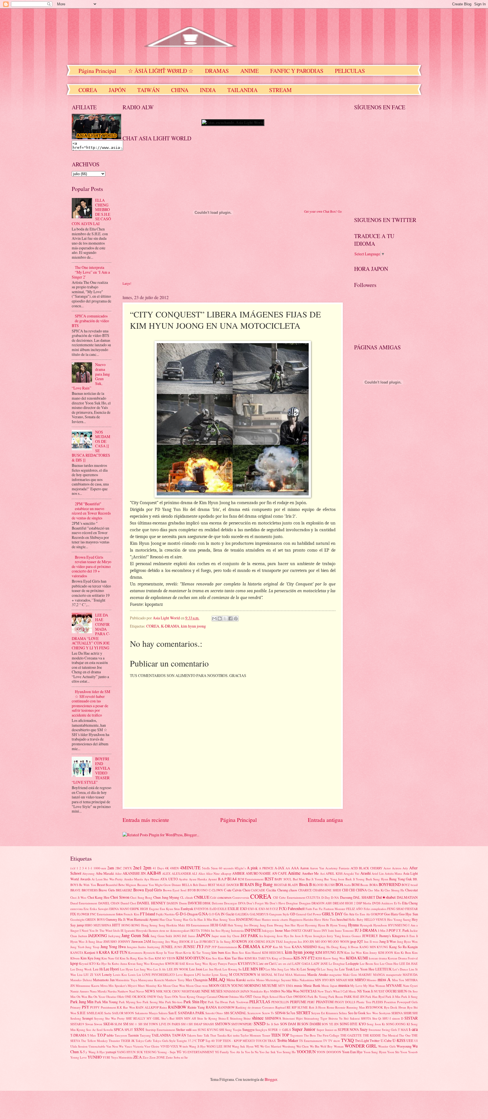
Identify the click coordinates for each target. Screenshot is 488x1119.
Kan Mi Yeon (282, 947)
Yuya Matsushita (121, 1057)
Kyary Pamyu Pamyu (223, 963)
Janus (191, 936)
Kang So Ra (397, 946)
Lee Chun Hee (389, 963)
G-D (179, 913)
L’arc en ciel (283, 963)
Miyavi (132, 985)
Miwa (104, 985)
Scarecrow (254, 1013)
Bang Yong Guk (400, 879)
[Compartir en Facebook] (230, 618)
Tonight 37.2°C (187, 1041)
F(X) (283, 908)
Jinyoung (158, 941)
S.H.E (81, 1013)
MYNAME (394, 985)
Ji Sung (90, 941)
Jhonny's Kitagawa (392, 935)
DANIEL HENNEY (151, 903)
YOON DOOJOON (329, 1052)
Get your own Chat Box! (320, 211)
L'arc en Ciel (265, 963)
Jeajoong (270, 936)
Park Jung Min (81, 1001)
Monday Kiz (154, 985)
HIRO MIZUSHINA (98, 925)
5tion (214, 868)
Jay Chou (233, 936)
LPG (198, 974)
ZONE (160, 1057)
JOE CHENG (256, 941)
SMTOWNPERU (241, 1024)
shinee (257, 1018)
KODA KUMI (357, 958)
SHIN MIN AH (186, 1018)
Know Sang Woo (334, 958)
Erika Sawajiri (99, 909)
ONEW (151, 996)
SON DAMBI (311, 1024)
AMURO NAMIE (258, 873)
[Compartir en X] (225, 618)
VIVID (164, 1046)
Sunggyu (248, 1029)
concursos (224, 897)
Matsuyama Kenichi (151, 980)
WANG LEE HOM (218, 1046)
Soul (100, 1029)
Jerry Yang (334, 936)
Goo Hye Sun (408, 914)
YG (179, 1052)
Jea (261, 936)
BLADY (293, 885)
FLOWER (83, 914)
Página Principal (97, 71)
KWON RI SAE (175, 963)
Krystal (83, 963)
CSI (275, 897)
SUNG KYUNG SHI (211, 1029)
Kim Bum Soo (234, 952)
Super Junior (303, 1029)
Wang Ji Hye (197, 1046)
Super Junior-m (327, 1029)
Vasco (128, 1046)
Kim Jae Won (353, 952)
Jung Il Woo (387, 941)
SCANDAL (238, 1013)
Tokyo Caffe (144, 1041)
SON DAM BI (290, 1024)
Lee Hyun (126, 969)
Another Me (310, 873)
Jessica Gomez (351, 936)
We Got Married (270, 1046)
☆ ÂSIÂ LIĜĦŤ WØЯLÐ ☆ (160, 71)
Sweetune (375, 1029)
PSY (85, 1007)
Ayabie (183, 879)
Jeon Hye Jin (285, 936)
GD (292, 914)
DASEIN (172, 903)
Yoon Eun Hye (352, 1052)
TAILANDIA (242, 90)
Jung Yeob (77, 947)
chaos (293, 890)
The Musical (390, 1035)
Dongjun (305, 903)
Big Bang (264, 884)
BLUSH (329, 885)
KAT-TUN (119, 952)
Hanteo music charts (275, 919)
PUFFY (95, 1007)
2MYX (127, 868)
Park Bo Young (318, 996)
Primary (75, 1007)
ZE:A (137, 1057)
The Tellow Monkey (94, 1041)
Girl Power (314, 914)
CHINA (179, 90)
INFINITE (253, 930)
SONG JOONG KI (398, 1024)
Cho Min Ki (376, 890)
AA (288, 868)
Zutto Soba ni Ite (177, 1057)
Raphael (280, 1007)
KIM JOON (385, 952)
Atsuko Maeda (133, 879)
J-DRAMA (368, 930)
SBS (226, 1013)
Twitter (375, 1040)
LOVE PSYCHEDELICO (158, 974)
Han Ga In (190, 919)
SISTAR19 (77, 1024)
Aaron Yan (317, 868)
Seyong (99, 1018)
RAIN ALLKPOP (147, 1007)
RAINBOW (177, 1007)
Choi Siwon (119, 897)
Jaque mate (219, 936)
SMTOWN (222, 1024)
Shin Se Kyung (207, 1018)
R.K (119, 1007)
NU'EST (379, 991)
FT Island (147, 913)
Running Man (356, 1007)
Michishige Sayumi (278, 980)
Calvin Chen (241, 890)
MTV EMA (285, 985)
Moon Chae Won (174, 985)
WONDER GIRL (361, 1046)
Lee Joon (195, 969)
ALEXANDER (181, 873)
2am (110, 867)
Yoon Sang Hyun (374, 1052)
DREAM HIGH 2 (344, 903)
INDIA (208, 90)
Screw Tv (268, 1013)
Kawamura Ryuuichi (141, 952)
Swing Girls (389, 1029)
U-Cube (386, 1040)
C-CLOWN (216, 890)
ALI (194, 873)
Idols (116, 930)
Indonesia (237, 930)
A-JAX (279, 868)
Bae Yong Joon (334, 879)
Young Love (78, 1057)
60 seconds (226, 868)
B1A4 (232, 878)
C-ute (228, 890)
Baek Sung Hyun (377, 879)
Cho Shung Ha (394, 890)
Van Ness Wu (115, 1046)
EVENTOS (201, 909)
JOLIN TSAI (274, 941)
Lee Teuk (346, 969)
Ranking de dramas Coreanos (255, 1007)
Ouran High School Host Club (272, 996)
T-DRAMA (78, 1035)
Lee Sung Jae (329, 969)
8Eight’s (240, 868)
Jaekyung (114, 936)
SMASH (208, 1024)
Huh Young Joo (238, 925)
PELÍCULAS (259, 1001)
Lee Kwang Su (232, 969)
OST (248, 996)
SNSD (259, 1023)
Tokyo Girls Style (164, 1041)
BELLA (187, 885)
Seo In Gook (356, 1013)
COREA (88, 90)
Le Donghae (337, 963)
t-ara (413, 1029)
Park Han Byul (375, 996)
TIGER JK (127, 1041)
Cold (213, 897)
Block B (305, 884)
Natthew (122, 991)
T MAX (403, 1029)
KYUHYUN (247, 963)
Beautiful (111, 885)
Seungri (87, 1018)
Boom (364, 885)
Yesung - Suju (166, 1052)
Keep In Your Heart (169, 952)
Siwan (89, 1024)
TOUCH (261, 1041)
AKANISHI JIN (134, 873)
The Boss (310, 1035)
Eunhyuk (187, 908)
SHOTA (366, 1018)
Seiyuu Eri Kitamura (324, 1013)
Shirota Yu (335, 1018)
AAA (295, 868)
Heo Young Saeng (399, 919)
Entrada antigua (325, 819)
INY (324, 930)
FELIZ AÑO (354, 909)
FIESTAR (411, 909)
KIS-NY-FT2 (304, 958)
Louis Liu (134, 974)
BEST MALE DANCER (223, 885)
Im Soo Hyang (220, 930)
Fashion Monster (334, 909)
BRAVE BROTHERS (84, 890)
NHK (159, 991)
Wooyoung (403, 1046)
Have (317, 919)
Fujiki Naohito (165, 914)
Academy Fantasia (337, 868)
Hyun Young (338, 925)
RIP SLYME (300, 1007)
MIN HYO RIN (325, 980)
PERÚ (311, 1002)
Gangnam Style (279, 914)
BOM (356, 884)
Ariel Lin (378, 873)
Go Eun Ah (362, 914)
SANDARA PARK (191, 1013)
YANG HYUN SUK (130, 1052)
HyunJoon (380, 925)
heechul (342, 919)
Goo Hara (391, 914)
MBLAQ (216, 979)
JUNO (178, 947)
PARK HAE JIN (354, 996)
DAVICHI (195, 903)
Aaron (304, 868)
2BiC (118, 868)
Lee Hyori (111, 969)
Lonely (107, 974)
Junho (142, 947)
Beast (101, 884)
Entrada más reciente (146, 819)
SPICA (119, 1029)
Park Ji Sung (409, 996)
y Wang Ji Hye (95, 1052)
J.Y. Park (402, 930)
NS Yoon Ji (365, 991)
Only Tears (164, 996)
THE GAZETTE (351, 1035)
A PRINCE (266, 868)
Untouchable (97, 1046)
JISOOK (184, 941)
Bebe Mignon (127, 885)
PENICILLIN (280, 1002)
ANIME (249, 71)
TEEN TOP (280, 1035)
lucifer (206, 974)
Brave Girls (107, 890)
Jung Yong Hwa (113, 946)
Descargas (230, 903)
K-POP (267, 946)
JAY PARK (249, 935)
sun (194, 1029)
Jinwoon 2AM (141, 941)
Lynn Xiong (220, 974)
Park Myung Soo (130, 1002)
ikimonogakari (179, 930)
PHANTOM (325, 1002)
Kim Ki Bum (402, 952)
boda (347, 885)
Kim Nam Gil (110, 958)
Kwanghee (157, 963)
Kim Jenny (370, 952)
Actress (396, 868)
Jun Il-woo (371, 941)
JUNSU (189, 946)
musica (343, 985)
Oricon (223, 996)
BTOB (192, 890)
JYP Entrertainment (224, 947)
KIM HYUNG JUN (329, 952)
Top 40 (210, 1041)
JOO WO (326, 941)
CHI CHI (348, 890)
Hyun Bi (323, 925)
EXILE (222, 909)
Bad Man (299, 879)
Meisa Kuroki (236, 980)
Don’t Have (277, 903)
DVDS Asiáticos (382, 903)
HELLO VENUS (375, 919)
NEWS (150, 991)
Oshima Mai (237, 996)
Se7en (290, 1013)
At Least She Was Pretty (107, 879)
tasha (236, 1035)
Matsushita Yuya (126, 980)
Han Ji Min (204, 919)
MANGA (379, 974)
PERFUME (298, 1002)
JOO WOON (341, 941)
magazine (335, 974)
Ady (405, 868)
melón (251, 980)
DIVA (242, 903)
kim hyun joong (193, 626)
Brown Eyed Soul (174, 890)
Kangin (413, 946)
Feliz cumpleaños (375, 909)
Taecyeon (121, 1035)
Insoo (317, 930)
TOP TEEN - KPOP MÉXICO (235, 1041)
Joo (300, 941)
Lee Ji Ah (159, 969)
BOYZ (406, 885)
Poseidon (390, 1002)
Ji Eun (410, 936)
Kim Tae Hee (234, 958)
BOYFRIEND (390, 884)
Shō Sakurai (352, 1018)
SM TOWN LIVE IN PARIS (161, 1024)
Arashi (365, 873)
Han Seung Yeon (224, 919)
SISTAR (411, 1018)
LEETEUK (383, 969)
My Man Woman (374, 985)
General (301, 914)
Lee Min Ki (291, 969)
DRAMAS (217, 71)
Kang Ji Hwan (349, 947)
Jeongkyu (319, 936)
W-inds (183, 1046)
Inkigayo (268, 930)
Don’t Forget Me (258, 903)
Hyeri (300, 925)
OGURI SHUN (396, 991)
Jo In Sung (223, 941)
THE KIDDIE (372, 1035)
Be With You (87, 885)
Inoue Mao (282, 930)
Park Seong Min (153, 1002)
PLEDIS (377, 1002)
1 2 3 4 (82, 868)
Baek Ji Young (355, 879)
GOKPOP (377, 914)
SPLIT (129, 1029)
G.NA (203, 913)
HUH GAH (218, 925)
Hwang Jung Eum (261, 925)
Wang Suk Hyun (243, 1046)
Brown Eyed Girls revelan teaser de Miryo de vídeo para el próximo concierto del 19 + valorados (91, 566)
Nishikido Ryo (259, 991)
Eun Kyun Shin (170, 909)
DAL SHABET (364, 897)
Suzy (364, 1029)
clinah (189, 897)
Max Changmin (197, 980)
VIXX (174, 1046)
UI (416, 1041)
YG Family (222, 1052)
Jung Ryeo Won (407, 941)
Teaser (266, 1035)
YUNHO (95, 1057)
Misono (371, 980)
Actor (387, 868)
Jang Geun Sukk (161, 936)
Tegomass (296, 1035)
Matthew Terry (175, 980)
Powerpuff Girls (407, 1002)
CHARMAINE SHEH (327, 890)
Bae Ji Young (314, 879)
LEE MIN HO (253, 969)
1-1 (90, 868)
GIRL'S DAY (332, 913)
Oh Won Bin (85, 996)
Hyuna (353, 925)
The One (404, 1035)
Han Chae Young (171, 919)
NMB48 (275, 991)
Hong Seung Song (153, 925)
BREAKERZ (124, 890)
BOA (339, 884)
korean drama (378, 958)
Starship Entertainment (160, 1029)
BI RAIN (247, 884)
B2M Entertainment (251, 879)
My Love (356, 985)
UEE (409, 1040)
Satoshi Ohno (214, 1013)
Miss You (398, 980)
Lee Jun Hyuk (212, 969)
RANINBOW (226, 1007)
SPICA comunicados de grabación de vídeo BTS (90, 320)
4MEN (174, 868)
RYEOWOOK (374, 1007)
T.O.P (101, 1035)
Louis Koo (120, 974)
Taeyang (145, 1035)
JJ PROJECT (207, 941)
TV (325, 1041)
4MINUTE (190, 868)
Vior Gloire (151, 1046)
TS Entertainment (310, 1041)
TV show (334, 1041)
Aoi (322, 873)
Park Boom (335, 996)
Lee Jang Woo (143, 969)
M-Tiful (279, 974)
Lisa (79, 974)
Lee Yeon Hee (364, 969)
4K (167, 868)
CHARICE (305, 890)
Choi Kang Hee (99, 897)
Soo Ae (91, 1029)
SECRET (303, 1012)
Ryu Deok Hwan (395, 1007)
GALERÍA (242, 914)
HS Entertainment (198, 925)
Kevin (187, 952)
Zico (146, 1057)
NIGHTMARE (191, 991)
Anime (294, 873)
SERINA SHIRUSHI (404, 1013)
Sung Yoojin (233, 1029)
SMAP (198, 1024)
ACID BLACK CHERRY (366, 868)
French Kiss (131, 914)
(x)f (72, 868)
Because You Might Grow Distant (159, 885)
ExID (213, 909)
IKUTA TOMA (200, 930)
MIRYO (360, 980)
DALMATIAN (407, 897)
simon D (397, 1018)
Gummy (111, 919)
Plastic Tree (363, 1002)
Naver (140, 991)
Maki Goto (350, 974)
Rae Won (129, 1007)
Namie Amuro (79, 991)
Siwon (98, 1024)
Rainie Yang (196, 1007)
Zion (152, 1057)
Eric (86, 909)
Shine (247, 1018)
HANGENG (245, 919)
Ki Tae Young (201, 952)
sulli (188, 1029)
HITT (116, 925)
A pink (252, 867)
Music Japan (329, 985)
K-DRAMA (170, 626)
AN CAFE (279, 873)
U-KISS (399, 1040)
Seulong (75, 1018)
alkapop (226, 873)
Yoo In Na (251, 1052)
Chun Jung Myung (166, 897)
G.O (211, 914)
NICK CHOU (172, 991)
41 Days (158, 868)
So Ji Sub (273, 1024)
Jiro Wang (171, 941)
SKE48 (108, 1024)
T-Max (91, 1035)
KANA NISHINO (304, 946)
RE (289, 1007)
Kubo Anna (119, 963)
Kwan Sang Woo (139, 963)
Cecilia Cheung (277, 890)
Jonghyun (290, 941)
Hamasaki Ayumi (146, 919)
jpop (353, 941)
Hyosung (311, 925)
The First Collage (328, 1035)
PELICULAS (350, 71)
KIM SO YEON (165, 958)
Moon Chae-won (197, 985)
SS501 (139, 1029)
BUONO (202, 890)
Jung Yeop (92, 947)
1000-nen (99, 868)
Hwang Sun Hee (285, 925)
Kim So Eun (146, 958)
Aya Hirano (151, 879)
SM (125, 1024)
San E (172, 1013)
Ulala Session (79, 1046)
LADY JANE (319, 963)
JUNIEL (167, 946)
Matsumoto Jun (104, 980)
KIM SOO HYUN (190, 958)
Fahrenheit (296, 908)
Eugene (154, 909)
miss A (384, 979)
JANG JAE (180, 936)
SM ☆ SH (135, 1024)
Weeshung (288, 1046)
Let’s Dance (400, 969)
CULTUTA (313, 897)
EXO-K (253, 909)
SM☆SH (187, 1024)
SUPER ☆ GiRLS (279, 1029)
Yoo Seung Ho (286, 1052)
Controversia (240, 897)
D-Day (325, 897)
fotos (119, 914)
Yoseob (413, 1052)
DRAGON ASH (321, 903)
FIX (73, 914)
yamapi (111, 1052)
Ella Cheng (410, 903)
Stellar (180, 1029)
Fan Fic (318, 909)
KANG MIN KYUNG (374, 947)
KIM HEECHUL (273, 952)
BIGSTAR (280, 885)
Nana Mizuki (98, 991)
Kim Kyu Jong (90, 958)
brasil (414, 885)
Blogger (271, 1079)
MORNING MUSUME (260, 985)
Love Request (185, 974)
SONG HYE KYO (353, 1024)
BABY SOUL (283, 879)
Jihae (99, 941)
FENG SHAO (395, 909)
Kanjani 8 (91, 952)
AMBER (238, 873)
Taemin (133, 1035)
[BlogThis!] (220, 618)
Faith (309, 909)
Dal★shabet (386, 897)
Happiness (295, 919)
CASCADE (258, 890)
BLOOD (318, 885)
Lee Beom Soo (369, 963)
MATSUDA (410, 974)
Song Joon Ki (376, 1024)
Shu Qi (377, 1018)
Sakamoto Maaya (146, 1013)
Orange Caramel (206, 996)
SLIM (118, 1024)
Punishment (108, 1007)
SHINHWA (273, 1018)
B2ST (269, 878)
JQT (360, 941)
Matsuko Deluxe (81, 980)
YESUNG (150, 1052)
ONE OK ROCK (135, 996)
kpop (74, 963)
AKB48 (154, 873)
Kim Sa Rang (128, 958)
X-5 (82, 1052)
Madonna (300, 974)
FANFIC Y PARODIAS (296, 71)
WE (256, 1046)
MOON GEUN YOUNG (226, 985)
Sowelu (108, 1029)
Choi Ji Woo (78, 897)
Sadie (107, 1013)
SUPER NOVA (348, 1029)
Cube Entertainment (292, 897)
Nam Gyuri (410, 985)
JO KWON (239, 941)
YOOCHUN (306, 1051)
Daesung (346, 897)
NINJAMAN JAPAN (236, 991)
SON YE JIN (330, 1024)
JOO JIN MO (311, 941)
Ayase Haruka (198, 879)
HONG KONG (130, 925)
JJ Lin (194, 941)
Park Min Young (106, 1002)
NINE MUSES (212, 991)
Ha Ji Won (125, 919)
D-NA (335, 897)
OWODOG (300, 996)
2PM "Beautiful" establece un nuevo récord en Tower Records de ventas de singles (91, 511)
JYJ (200, 946)
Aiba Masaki (105, 873)
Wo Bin (314, 1046)
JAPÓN (117, 90)
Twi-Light (362, 1040)
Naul (132, 991)
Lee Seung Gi (310, 969)
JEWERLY (370, 935)
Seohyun (385, 1013)
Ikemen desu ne (159, 930)
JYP (207, 946)
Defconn (217, 903)
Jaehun (82, 936)
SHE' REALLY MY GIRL (143, 1018)
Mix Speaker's (117, 985)
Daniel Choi (128, 903)
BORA (373, 885)
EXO (243, 908)
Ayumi (212, 879)
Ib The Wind (103, 930)
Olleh (120, 996)
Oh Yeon (99, 996)
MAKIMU (365, 974)
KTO (92, 963)
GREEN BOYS (94, 919)
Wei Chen (302, 1046)
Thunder (114, 1041)
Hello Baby (355, 919)
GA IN (220, 914)
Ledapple (352, 963)
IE (122, 930)
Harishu (308, 919)
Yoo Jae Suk (267, 1052)
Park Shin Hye (195, 1001)
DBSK (206, 903)
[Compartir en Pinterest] (236, 618)
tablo (110, 1035)
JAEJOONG (97, 935)
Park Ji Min (392, 996)
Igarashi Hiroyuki (136, 930)
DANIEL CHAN (108, 903)
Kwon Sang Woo (197, 963)
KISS (318, 958)
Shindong (236, 1018)
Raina (163, 1007)
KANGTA (76, 952)
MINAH (341, 980)
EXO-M (264, 909)
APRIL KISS (334, 873)
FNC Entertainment (102, 914)
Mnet (141, 985)
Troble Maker (287, 1040)
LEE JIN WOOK (177, 969)
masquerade (394, 974)
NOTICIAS (308, 991)
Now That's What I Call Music (336, 991)
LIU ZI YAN (92, 974)
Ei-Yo (397, 903)
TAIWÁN (148, 90)
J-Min (381, 930)
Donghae (292, 903)
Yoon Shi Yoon (397, 1052)
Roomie (340, 1007)
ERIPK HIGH (139, 909)
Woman (339, 1046)
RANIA (211, 1007)
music (298, 985)
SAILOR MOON (123, 1013)
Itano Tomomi (344, 930)
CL (182, 897)
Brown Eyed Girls (147, 889)
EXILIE (233, 908)
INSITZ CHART (302, 930)
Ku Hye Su (104, 963)
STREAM (280, 90)
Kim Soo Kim (215, 958)
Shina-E (223, 1018)
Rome (330, 1007)
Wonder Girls (386, 1046)
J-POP (390, 930)
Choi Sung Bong (141, 897)
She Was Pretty (115, 1018)
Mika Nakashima (303, 980)
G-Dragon (191, 914)
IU (357, 930)
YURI (106, 1057)
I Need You (87, 930)
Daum (183, 903)
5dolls (206, 868)
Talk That (210, 1035)
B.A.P (222, 879)
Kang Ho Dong (328, 947)
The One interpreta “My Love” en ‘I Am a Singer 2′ (91, 272)
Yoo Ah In (237, 1052)
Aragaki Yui (351, 873)
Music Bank (311, 985)
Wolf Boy (326, 1046)
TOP (201, 1040)
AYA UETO (169, 879)
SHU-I (386, 1018)
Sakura (162, 1013)
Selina (343, 1013)
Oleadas (111, 996)
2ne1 (137, 868)
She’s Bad (168, 1018)
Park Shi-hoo (174, 1002)
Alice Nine (213, 873)
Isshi (331, 930)
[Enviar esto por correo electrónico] (214, 618)
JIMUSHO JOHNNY (116, 941)
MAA (289, 974)
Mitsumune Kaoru (87, 985)
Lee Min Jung (274, 969)
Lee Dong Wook (81, 969)
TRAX (271, 1041)
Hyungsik (366, 925)
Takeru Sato (194, 1035)
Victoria (138, 1046)
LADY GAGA (301, 963)
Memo (260, 980)
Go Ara (349, 914)
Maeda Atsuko (317, 974)
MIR (351, 980)
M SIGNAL (265, 974)
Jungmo (132, 947)
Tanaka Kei (224, 1035)
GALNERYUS (259, 914)
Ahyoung (88, 873)
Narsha (112, 991)
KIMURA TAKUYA (258, 958)
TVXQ (347, 1040)
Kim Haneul (253, 952)
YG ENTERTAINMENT (198, 1052)
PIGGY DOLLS (345, 1002)
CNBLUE (201, 897)
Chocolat (411, 890)
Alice (201, 873)
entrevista (76, 909)
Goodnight (77, 919)
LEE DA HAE (408, 963)
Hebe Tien (329, 919)
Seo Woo (372, 1013)
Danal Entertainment (83, 903)
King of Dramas (282, 958)
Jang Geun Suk (135, 935)
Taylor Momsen (250, 1035)
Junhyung (153, 947)
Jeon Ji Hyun (303, 936)
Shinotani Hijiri (292, 1018)
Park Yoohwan (239, 1002)
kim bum (218, 952)
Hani (257, 919)
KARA (104, 952)
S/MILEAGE (95, 1013)
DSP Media (363, 903)
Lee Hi (98, 969)
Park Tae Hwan (218, 1002)
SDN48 (280, 1013)
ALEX (166, 873)
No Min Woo (290, 991)
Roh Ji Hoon (317, 1007)
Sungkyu (261, 1029)
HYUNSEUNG (398, 925)
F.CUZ (274, 909)
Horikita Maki (175, 925)
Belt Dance (200, 885)
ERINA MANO (119, 909)
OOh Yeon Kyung (183, 996)
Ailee (118, 873)
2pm (147, 868)
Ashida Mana (393, 873)
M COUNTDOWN (242, 974)
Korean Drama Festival (403, 958)
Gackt (230, 914)
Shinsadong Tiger (315, 1018)
